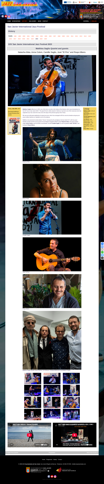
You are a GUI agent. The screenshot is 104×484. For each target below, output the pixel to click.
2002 (32, 36)
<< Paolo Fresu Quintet (12, 452)
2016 (10, 38)
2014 (85, 36)
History (24, 21)
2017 (15, 38)
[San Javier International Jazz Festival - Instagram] (9, 16)
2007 (54, 36)
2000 (24, 36)
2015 (89, 36)
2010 (68, 36)
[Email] (102, 249)
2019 (23, 38)
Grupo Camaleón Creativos (56, 479)
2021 (28, 38)
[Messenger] (102, 255)
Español (86, 21)
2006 (50, 36)
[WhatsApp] (102, 252)
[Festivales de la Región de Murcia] (65, 469)
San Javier (32, 21)
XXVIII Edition (16, 21)
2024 (41, 38)
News (39, 21)
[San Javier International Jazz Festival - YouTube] (6, 16)
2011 (72, 36)
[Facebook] (102, 246)
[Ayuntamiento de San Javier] (38, 469)
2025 (45, 38)
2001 (28, 36)
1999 (19, 36)
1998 (15, 36)
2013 (81, 36)
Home (9, 21)
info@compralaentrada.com (79, 464)
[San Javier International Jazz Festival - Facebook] (2, 16)
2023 (37, 38)
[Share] (102, 243)
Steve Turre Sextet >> (92, 452)
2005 (46, 36)
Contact (45, 21)
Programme (52, 452)
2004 (41, 36)
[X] (102, 257)
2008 (59, 36)
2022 (32, 38)
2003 (37, 36)
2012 (76, 36)
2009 (63, 36)
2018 (19, 38)
